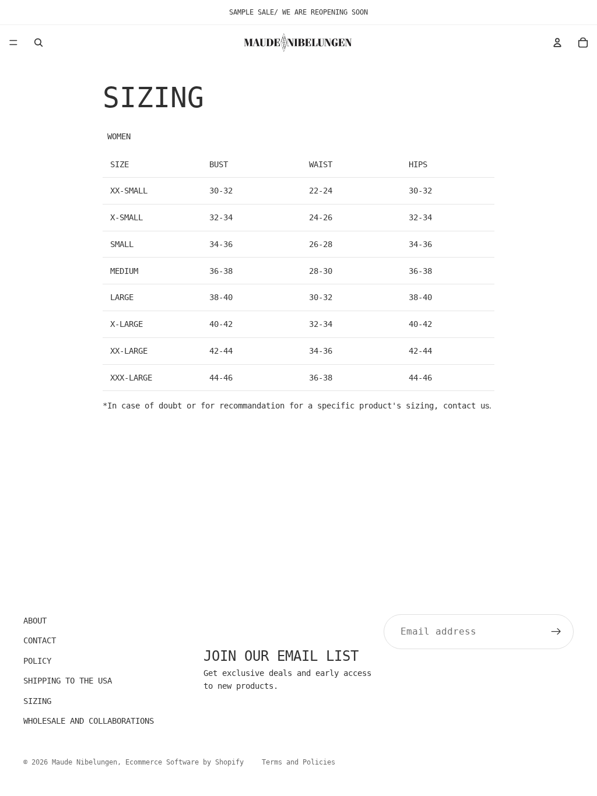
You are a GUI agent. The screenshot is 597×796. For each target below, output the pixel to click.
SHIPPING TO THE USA (67, 681)
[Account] (557, 42)
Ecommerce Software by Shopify (184, 762)
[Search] (38, 42)
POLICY (37, 660)
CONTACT (39, 641)
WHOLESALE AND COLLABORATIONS (88, 720)
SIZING (37, 701)
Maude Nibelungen (84, 762)
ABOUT (35, 620)
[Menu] (13, 42)
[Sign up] (556, 631)
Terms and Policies (298, 762)
